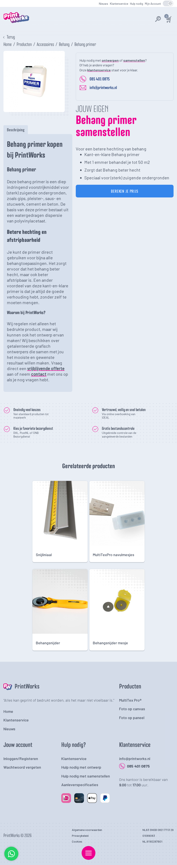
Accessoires (45, 44)
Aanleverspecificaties (79, 784)
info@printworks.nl (103, 88)
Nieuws (103, 3)
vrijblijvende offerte (46, 368)
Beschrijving (15, 129)
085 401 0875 (100, 79)
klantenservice (99, 70)
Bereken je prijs (124, 191)
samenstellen (134, 60)
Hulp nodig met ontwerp (81, 767)
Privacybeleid (80, 835)
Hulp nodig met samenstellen (85, 776)
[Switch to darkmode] (168, 3)
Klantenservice (119, 3)
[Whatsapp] (11, 859)
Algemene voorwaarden (87, 830)
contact (38, 374)
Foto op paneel (131, 717)
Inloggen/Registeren (20, 758)
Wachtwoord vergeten (22, 767)
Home (7, 44)
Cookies (77, 841)
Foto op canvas (132, 708)
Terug (11, 37)
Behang (64, 44)
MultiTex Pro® (130, 700)
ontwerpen (110, 60)
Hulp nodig (136, 3)
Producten (24, 44)
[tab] (15, 129)
